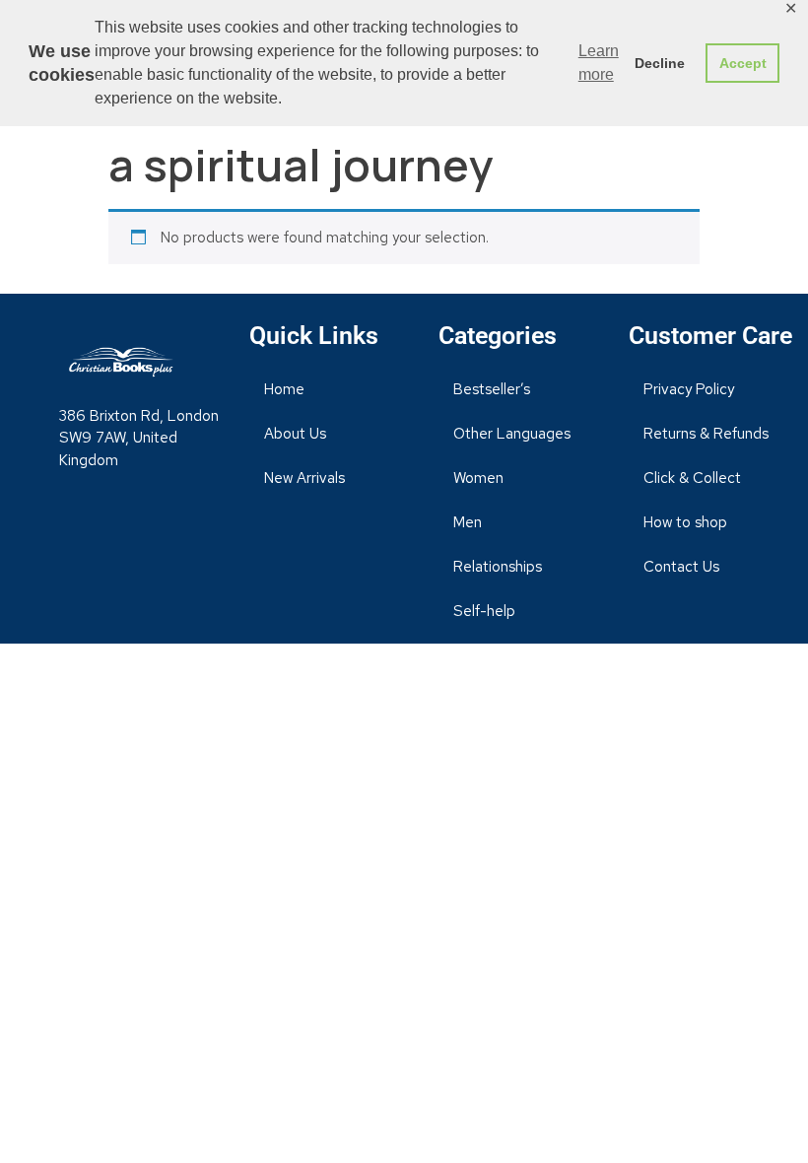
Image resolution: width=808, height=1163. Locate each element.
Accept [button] (743, 63)
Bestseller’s (491, 389)
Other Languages (512, 434)
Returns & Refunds (706, 434)
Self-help (484, 611)
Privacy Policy (688, 389)
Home (284, 389)
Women (478, 478)
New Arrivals (304, 478)
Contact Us (681, 567)
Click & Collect (692, 478)
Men (467, 522)
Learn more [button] (598, 62)
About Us (295, 434)
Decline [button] (660, 63)
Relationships (497, 567)
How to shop (685, 522)
